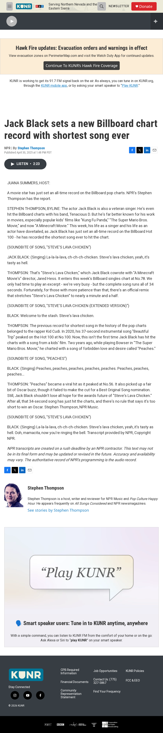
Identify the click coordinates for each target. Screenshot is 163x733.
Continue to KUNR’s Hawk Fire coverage (82, 65)
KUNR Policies (135, 671)
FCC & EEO (133, 680)
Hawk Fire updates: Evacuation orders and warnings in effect (81, 48)
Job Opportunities (105, 671)
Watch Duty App (108, 56)
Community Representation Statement (71, 694)
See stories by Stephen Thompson (58, 510)
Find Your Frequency (107, 691)
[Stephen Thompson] (13, 494)
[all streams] (156, 21)
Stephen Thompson (31, 148)
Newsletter (119, 6)
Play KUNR (130, 86)
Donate (145, 6)
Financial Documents (75, 682)
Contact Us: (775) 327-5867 (105, 681)
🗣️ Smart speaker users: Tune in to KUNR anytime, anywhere (81, 623)
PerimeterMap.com (63, 56)
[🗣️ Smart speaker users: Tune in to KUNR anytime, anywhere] (81, 570)
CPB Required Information (70, 671)
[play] (11, 21)
